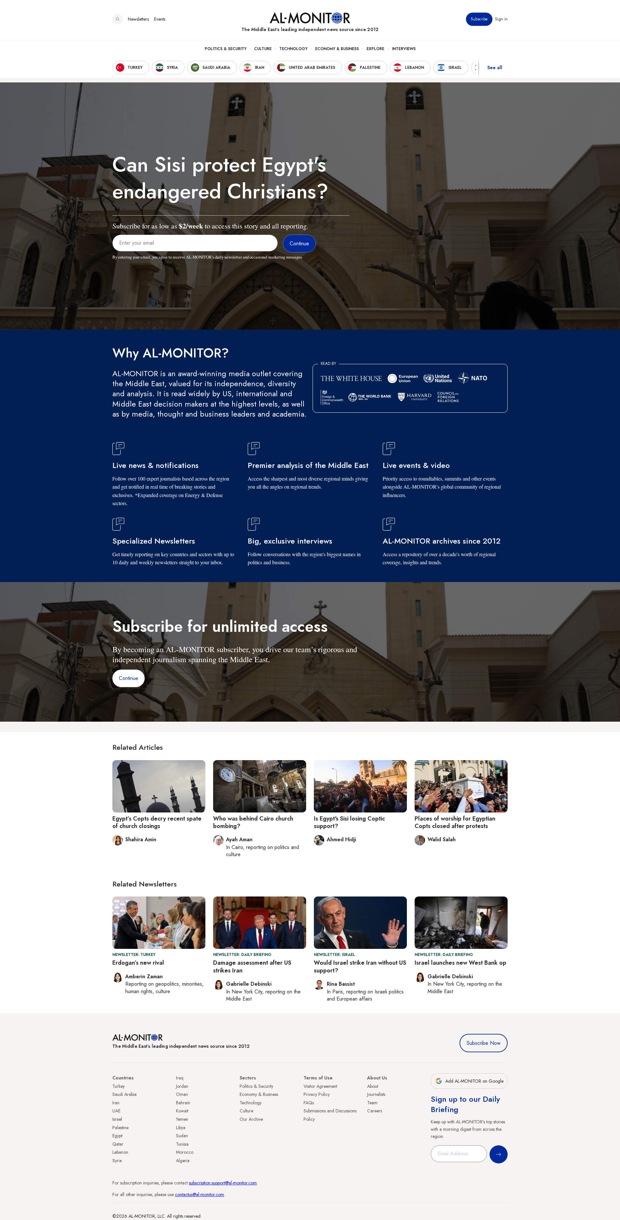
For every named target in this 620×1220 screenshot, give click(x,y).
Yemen (182, 1119)
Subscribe (479, 19)
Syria (117, 1160)
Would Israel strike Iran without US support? (360, 966)
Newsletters (138, 19)
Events (159, 19)
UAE (116, 1111)
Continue (128, 678)
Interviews (404, 49)
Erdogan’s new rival (138, 963)
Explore (375, 49)
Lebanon (120, 1152)
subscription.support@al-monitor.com (223, 1183)
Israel (117, 1119)
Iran (115, 1102)
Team (372, 1102)
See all (494, 67)
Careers (374, 1111)
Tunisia (182, 1144)
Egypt (117, 1135)
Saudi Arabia (124, 1094)
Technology (293, 49)
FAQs (309, 1102)
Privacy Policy (317, 1094)
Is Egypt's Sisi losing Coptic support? (349, 822)
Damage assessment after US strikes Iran (252, 966)
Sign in (501, 19)
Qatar (117, 1144)
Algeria (183, 1160)
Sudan (182, 1135)
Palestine (120, 1127)
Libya (180, 1127)
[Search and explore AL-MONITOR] (117, 19)
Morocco (184, 1152)
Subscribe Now (484, 1043)
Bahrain (183, 1102)
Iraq (179, 1078)
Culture (263, 49)
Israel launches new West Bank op (460, 963)
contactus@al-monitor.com (199, 1194)
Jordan (182, 1086)
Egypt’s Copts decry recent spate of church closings (157, 822)
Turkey (118, 1086)
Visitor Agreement (320, 1086)
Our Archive (251, 1119)
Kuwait (182, 1111)
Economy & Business (337, 49)
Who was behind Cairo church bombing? (253, 822)
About (372, 1086)
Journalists (376, 1094)
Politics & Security (225, 49)
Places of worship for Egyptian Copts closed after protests (455, 822)
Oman (182, 1094)
